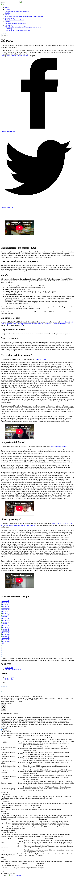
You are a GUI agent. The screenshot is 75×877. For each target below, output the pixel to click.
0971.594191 (9, 668)
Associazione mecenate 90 (59, 446)
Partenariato (8, 11)
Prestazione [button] (4, 800)
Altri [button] (2, 858)
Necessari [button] (4, 728)
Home (6, 7)
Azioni (7, 16)
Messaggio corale (29, 27)
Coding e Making (25, 16)
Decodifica (15, 27)
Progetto (7, 13)
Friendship (25, 11)
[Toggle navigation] (3, 4)
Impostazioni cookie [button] (7, 701)
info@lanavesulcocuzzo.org (13, 669)
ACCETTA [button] (18, 701)
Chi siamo (8, 9)
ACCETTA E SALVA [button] (8, 873)
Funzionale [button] (4, 792)
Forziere (7, 23)
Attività (7, 14)
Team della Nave (17, 11)
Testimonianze (21, 23)
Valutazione (8, 25)
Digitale (17, 16)
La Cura (14, 30)
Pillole (15, 23)
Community (8, 29)
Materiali (7, 21)
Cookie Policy (9, 679)
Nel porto (38, 27)
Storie (11, 23)
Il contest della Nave (23, 30)
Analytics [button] (4, 811)
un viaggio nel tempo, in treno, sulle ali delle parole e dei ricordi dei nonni (42, 324)
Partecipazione (38, 16)
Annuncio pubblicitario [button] (8, 831)
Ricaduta (21, 27)
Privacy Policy (9, 677)
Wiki (32, 16)
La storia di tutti (19, 20)
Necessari (6, 730)
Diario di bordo (9, 18)
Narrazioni (12, 16)
